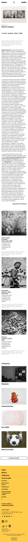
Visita (4, 470)
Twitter (16, 33)
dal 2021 (4, 497)
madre (23, 2)
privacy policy (18, 535)
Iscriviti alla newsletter (14, 458)
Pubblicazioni (5, 486)
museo (4, 2)
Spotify (9, 516)
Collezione (5, 475)
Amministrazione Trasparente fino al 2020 (6, 493)
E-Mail (20, 33)
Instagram (7, 516)
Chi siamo (4, 480)
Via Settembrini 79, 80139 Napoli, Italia (12, 512)
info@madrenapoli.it (7, 513)
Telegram (11, 516)
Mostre (4, 472)
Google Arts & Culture (8, 505)
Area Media (5, 489)
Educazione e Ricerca (5, 483)
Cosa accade (6, 478)
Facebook (10, 33)
